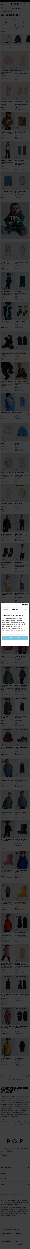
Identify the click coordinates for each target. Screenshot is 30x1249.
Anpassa (14, 643)
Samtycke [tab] (5, 609)
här (9, 632)
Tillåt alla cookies (15, 638)
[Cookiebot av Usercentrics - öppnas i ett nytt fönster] (21, 605)
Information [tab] (15, 609)
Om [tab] (25, 609)
